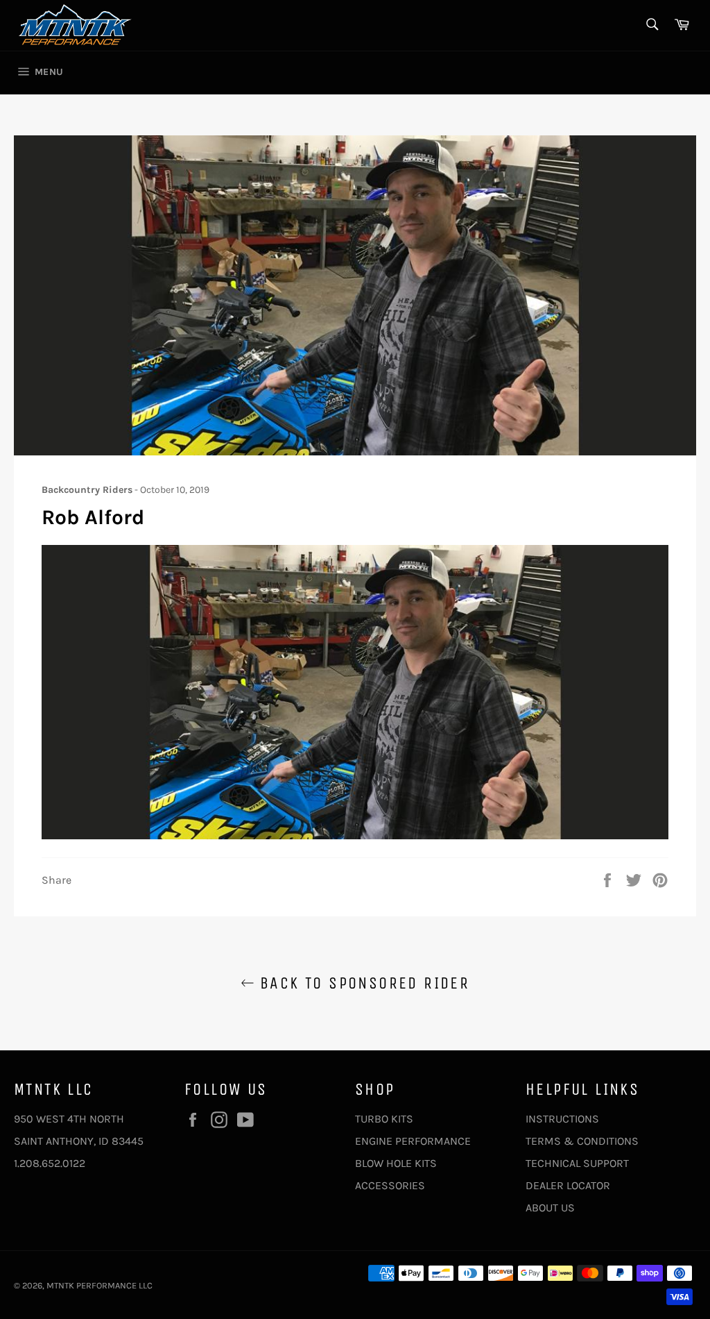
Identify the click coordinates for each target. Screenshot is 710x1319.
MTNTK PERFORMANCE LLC (99, 1285)
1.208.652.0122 (49, 1163)
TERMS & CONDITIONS (582, 1141)
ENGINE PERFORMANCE (413, 1141)
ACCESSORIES (390, 1185)
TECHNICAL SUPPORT (577, 1163)
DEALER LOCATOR (568, 1185)
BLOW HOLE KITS (396, 1163)
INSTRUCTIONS (562, 1118)
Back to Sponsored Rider (362, 983)
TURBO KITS (384, 1118)
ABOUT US (550, 1207)
